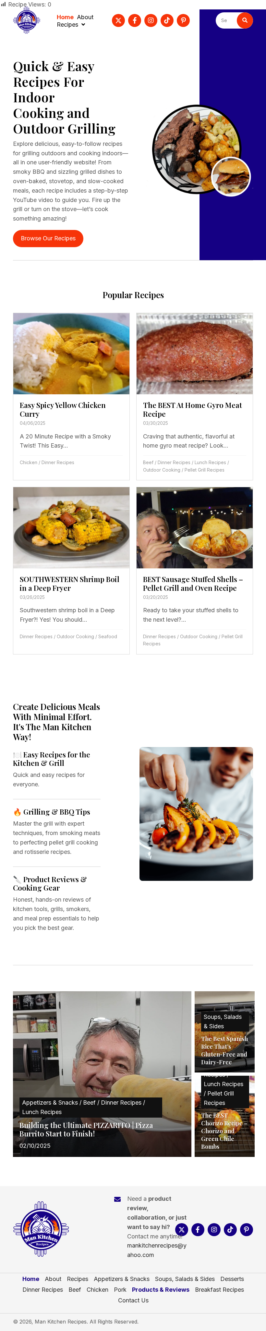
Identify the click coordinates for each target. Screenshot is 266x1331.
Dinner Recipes (58, 462)
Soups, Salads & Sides (185, 1279)
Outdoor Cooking (161, 470)
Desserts (232, 1279)
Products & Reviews (160, 1290)
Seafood (107, 636)
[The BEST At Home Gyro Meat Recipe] (195, 396)
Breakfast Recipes (219, 1290)
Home (30, 1279)
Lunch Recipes (210, 462)
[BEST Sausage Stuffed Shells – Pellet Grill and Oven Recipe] (195, 570)
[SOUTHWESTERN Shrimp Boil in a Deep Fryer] (71, 570)
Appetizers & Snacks (122, 1279)
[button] (118, 20)
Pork (120, 1290)
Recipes (77, 1279)
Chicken (28, 462)
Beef (148, 462)
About (53, 1279)
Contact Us (133, 1300)
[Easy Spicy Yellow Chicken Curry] (71, 396)
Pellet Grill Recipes (204, 470)
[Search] (245, 20)
